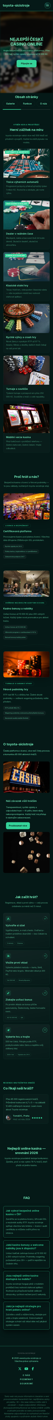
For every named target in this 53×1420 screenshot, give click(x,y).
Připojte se (26, 63)
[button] (47, 5)
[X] (20, 1368)
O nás (43, 103)
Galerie (10, 103)
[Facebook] (33, 1368)
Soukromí (26, 1383)
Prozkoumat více (18, 825)
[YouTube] (26, 1368)
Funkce (27, 103)
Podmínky (26, 1379)
